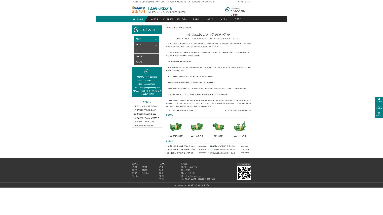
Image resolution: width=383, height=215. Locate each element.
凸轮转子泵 (154, 19)
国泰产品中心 (182, 19)
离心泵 (138, 44)
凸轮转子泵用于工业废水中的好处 (144, 122)
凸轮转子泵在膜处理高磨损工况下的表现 (222, 153)
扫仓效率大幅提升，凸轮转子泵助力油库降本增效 (181, 146)
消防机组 (139, 62)
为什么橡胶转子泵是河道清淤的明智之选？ (223, 149)
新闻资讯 (210, 19)
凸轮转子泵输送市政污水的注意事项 (182, 110)
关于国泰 (240, 2)
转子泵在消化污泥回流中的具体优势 (145, 110)
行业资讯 (188, 27)
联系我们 (248, 2)
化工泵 (138, 50)
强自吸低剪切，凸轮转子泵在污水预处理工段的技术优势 (181, 153)
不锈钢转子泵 (168, 19)
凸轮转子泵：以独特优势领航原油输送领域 (147, 106)
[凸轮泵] (138, 12)
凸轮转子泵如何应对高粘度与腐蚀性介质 (146, 118)
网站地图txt (145, 173)
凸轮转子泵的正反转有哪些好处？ (144, 125)
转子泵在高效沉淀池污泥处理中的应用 (239, 110)
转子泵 (162, 2)
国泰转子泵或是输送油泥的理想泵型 (145, 114)
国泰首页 (140, 19)
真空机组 (139, 56)
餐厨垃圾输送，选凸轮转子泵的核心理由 (222, 146)
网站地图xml (135, 176)
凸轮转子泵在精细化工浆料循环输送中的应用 (181, 149)
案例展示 (196, 19)
